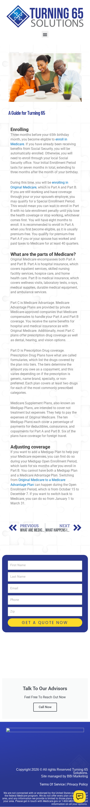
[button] (45, 34)
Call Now (45, 707)
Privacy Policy (77, 784)
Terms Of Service (52, 784)
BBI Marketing (77, 776)
